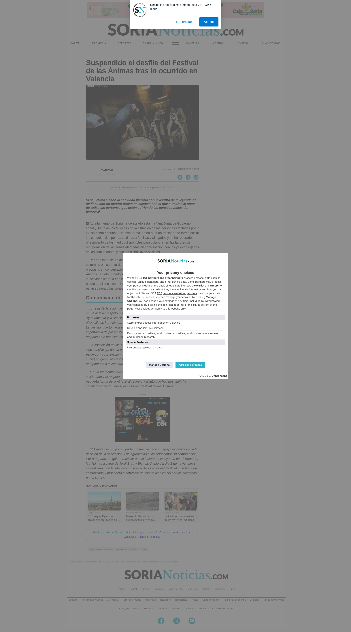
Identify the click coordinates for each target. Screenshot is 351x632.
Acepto (209, 21)
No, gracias (184, 21)
